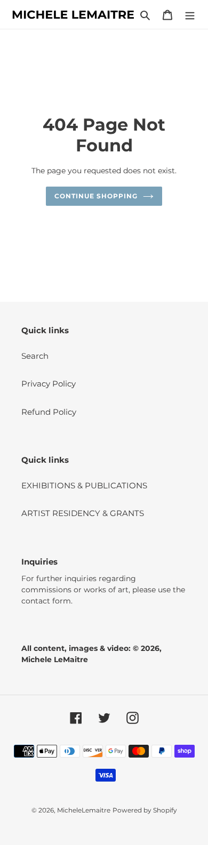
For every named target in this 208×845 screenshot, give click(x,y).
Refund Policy (48, 412)
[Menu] (190, 14)
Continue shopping (96, 196)
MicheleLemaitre (83, 810)
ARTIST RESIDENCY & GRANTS (82, 513)
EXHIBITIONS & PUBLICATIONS (84, 485)
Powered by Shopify (145, 810)
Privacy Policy (48, 384)
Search (35, 356)
